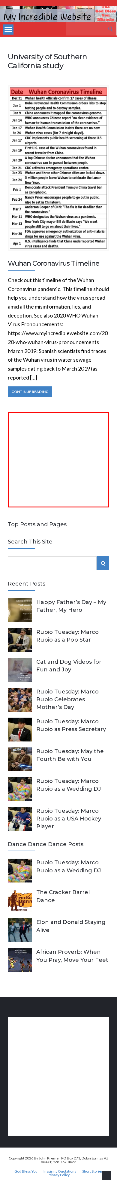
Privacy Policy (59, 1175)
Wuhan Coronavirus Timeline (53, 263)
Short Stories (92, 1171)
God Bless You (26, 1171)
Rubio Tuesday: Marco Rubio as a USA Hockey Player (68, 819)
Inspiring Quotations (60, 1171)
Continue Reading (29, 391)
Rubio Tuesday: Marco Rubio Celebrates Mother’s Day (67, 699)
